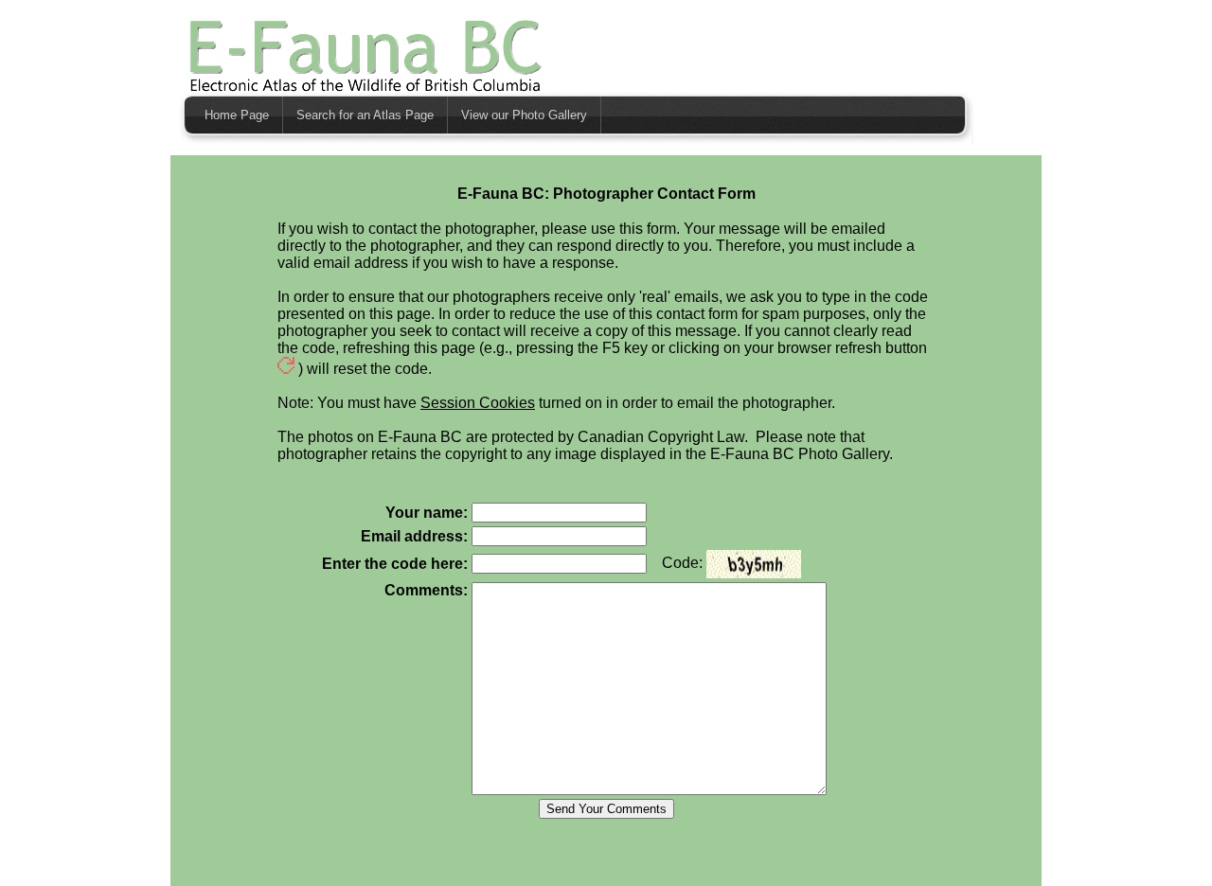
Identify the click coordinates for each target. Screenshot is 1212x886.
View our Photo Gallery (524, 115)
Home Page (237, 115)
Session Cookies (477, 403)
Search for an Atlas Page (365, 115)
